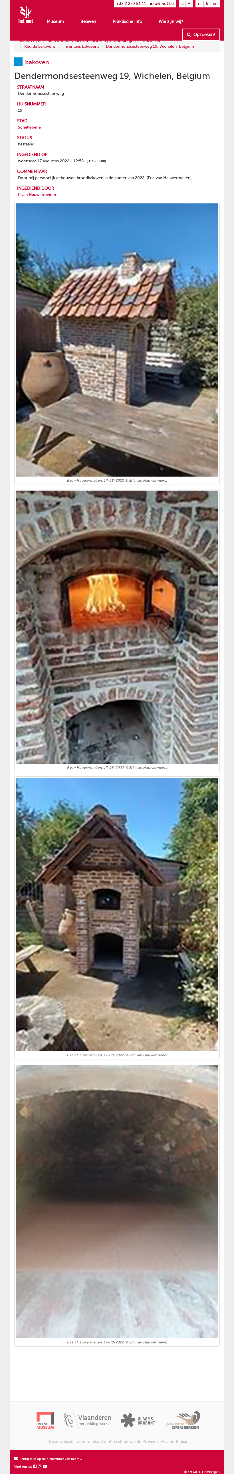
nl (199, 3)
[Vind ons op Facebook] (35, 1467)
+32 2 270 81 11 (131, 3)
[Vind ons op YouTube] (45, 1467)
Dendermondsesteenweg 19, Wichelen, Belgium (150, 46)
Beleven (88, 21)
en (215, 3)
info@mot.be (162, 3)
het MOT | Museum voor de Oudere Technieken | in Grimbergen (77, 41)
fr (207, 3)
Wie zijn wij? (171, 21)
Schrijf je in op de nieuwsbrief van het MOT (51, 1459)
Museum (55, 21)
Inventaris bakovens (81, 46)
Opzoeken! (203, 34)
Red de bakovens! (40, 46)
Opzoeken (151, 41)
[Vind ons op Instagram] (40, 1467)
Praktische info (127, 21)
